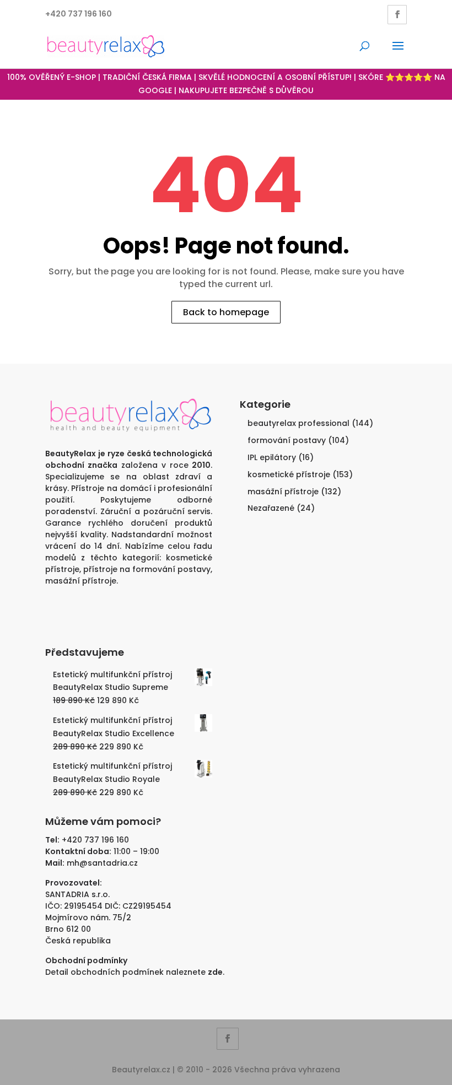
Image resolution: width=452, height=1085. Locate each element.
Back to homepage (226, 312)
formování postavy (286, 440)
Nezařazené (270, 508)
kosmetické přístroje (288, 474)
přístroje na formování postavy (147, 569)
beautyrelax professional (298, 423)
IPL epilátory (271, 457)
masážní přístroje (80, 580)
